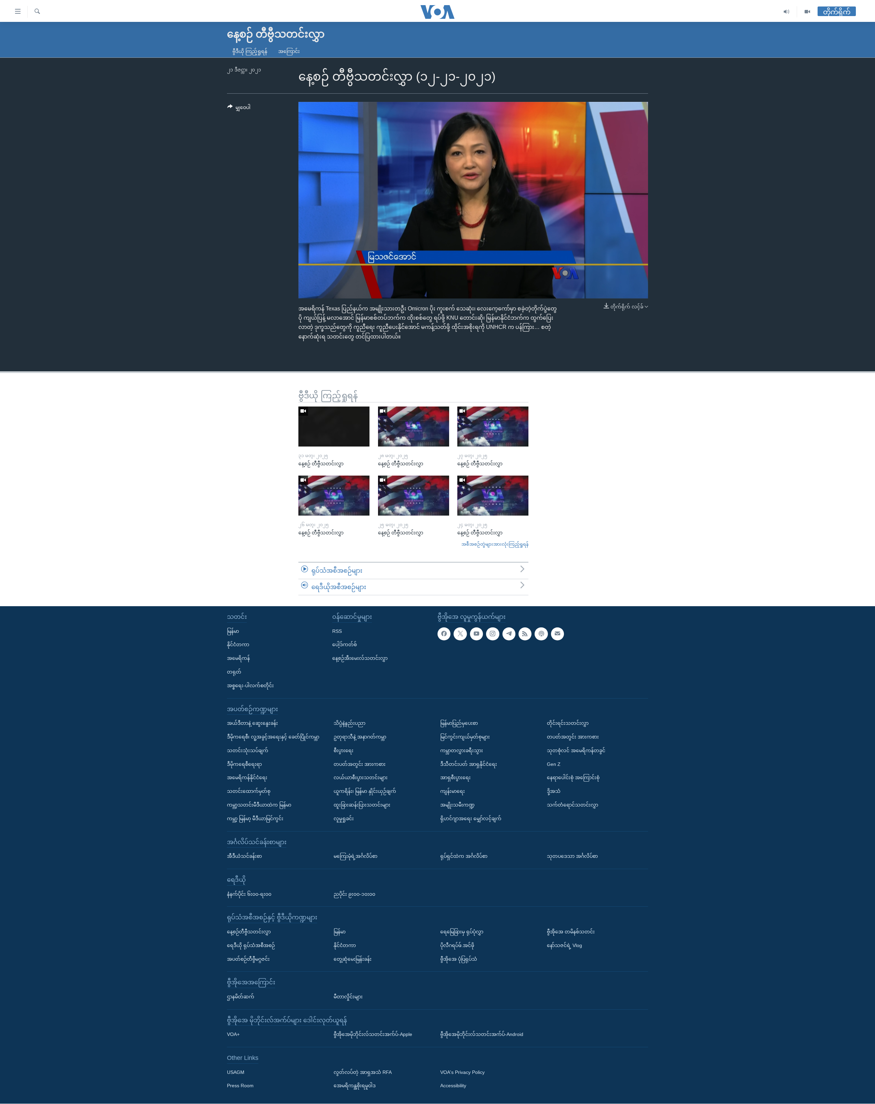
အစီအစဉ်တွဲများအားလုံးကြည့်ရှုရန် (494, 544)
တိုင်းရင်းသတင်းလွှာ (568, 723)
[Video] (807, 11)
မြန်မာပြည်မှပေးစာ (459, 723)
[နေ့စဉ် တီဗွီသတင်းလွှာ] (333, 427)
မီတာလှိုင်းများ (348, 996)
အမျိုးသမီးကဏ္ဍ (457, 805)
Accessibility (453, 1086)
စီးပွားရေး (343, 750)
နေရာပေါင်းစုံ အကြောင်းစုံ (573, 778)
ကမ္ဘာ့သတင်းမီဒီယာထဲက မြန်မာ (259, 805)
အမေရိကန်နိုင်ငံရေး (247, 778)
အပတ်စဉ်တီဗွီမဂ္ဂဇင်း (248, 959)
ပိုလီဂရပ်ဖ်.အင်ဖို (457, 945)
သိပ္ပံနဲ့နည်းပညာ (349, 723)
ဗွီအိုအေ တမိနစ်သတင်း (571, 931)
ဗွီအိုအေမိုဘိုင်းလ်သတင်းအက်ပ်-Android (481, 1034)
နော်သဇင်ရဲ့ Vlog (564, 945)
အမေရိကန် (238, 658)
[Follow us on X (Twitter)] (460, 633)
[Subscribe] (557, 633)
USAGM (235, 1072)
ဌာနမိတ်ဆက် (240, 996)
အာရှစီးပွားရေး (455, 778)
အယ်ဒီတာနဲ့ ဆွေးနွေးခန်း (252, 723)
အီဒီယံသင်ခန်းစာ (244, 856)
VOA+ (233, 1034)
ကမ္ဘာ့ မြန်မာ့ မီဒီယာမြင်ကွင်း (255, 818)
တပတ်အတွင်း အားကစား (360, 764)
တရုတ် (234, 672)
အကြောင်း (289, 51)
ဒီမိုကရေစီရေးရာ (244, 764)
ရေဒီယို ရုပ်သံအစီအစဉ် (251, 945)
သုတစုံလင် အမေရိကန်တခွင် (576, 750)
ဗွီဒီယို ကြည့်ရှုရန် (249, 51)
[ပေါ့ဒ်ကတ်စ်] (541, 633)
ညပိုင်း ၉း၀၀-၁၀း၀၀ (354, 894)
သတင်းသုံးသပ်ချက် (247, 750)
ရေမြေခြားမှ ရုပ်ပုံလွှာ (461, 931)
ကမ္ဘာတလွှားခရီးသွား (461, 750)
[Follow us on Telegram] (508, 633)
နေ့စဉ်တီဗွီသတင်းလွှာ (249, 931)
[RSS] (525, 633)
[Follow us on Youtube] (476, 633)
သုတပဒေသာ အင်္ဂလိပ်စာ (572, 856)
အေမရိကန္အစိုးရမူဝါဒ (355, 1086)
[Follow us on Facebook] (444, 633)
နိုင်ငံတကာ (238, 645)
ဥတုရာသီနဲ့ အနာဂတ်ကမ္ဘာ (360, 737)
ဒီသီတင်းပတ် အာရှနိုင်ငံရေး (468, 764)
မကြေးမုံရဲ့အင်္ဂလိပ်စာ (355, 856)
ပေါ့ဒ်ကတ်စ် (344, 645)
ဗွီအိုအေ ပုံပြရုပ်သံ (458, 959)
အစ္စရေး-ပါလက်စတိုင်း (250, 685)
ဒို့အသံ (554, 791)
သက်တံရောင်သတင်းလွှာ (572, 805)
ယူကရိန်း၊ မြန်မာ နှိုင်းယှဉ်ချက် (365, 791)
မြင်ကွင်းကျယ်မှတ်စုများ (465, 737)
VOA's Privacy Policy (462, 1072)
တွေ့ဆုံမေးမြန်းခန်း (353, 959)
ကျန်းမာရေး (452, 791)
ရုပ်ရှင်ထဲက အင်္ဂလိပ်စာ (463, 856)
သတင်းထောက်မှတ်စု (248, 791)
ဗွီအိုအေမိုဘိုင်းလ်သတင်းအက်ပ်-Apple (373, 1034)
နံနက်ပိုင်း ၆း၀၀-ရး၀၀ (249, 894)
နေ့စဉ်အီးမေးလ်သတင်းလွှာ (360, 658)
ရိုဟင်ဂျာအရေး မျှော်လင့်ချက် (470, 818)
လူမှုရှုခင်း (344, 818)
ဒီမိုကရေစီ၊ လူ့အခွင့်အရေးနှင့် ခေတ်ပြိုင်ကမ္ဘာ (273, 737)
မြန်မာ (233, 631)
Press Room (240, 1086)
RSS (337, 631)
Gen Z (554, 764)
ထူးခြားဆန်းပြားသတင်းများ (362, 805)
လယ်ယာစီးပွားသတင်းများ (361, 778)
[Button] (239, 109)
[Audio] (786, 11)
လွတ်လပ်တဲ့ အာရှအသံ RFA (363, 1072)
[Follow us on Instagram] (492, 633)
